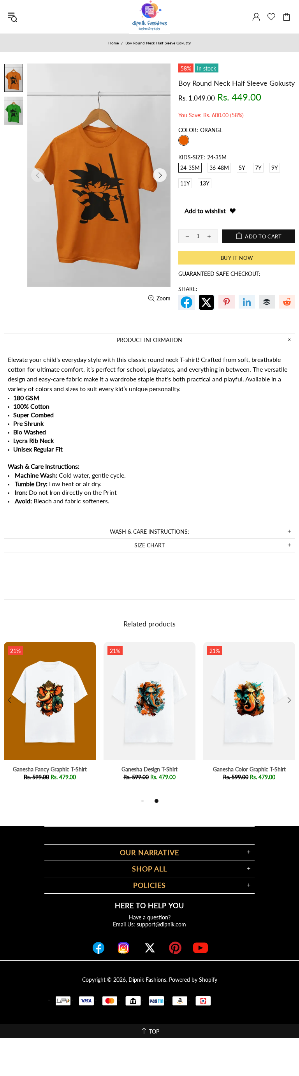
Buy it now (237, 258)
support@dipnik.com (161, 924)
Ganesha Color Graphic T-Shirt (249, 769)
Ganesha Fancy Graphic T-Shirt (50, 769)
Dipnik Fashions (147, 979)
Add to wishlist (205, 210)
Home (113, 43)
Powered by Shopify (193, 979)
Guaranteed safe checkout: (219, 273)
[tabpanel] (50, 719)
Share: (187, 289)
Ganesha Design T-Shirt (149, 769)
